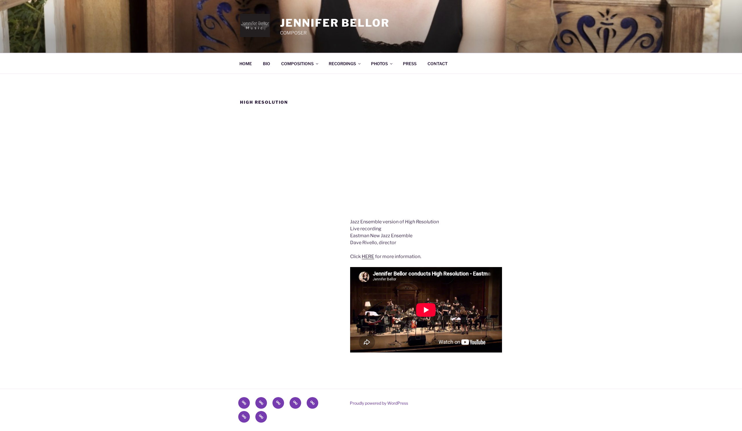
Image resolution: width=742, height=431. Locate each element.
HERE (368, 256)
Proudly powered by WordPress (379, 403)
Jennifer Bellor (334, 23)
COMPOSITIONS (297, 63)
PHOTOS (379, 63)
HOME (245, 63)
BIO (266, 63)
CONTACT (438, 63)
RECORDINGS (342, 63)
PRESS (410, 63)
